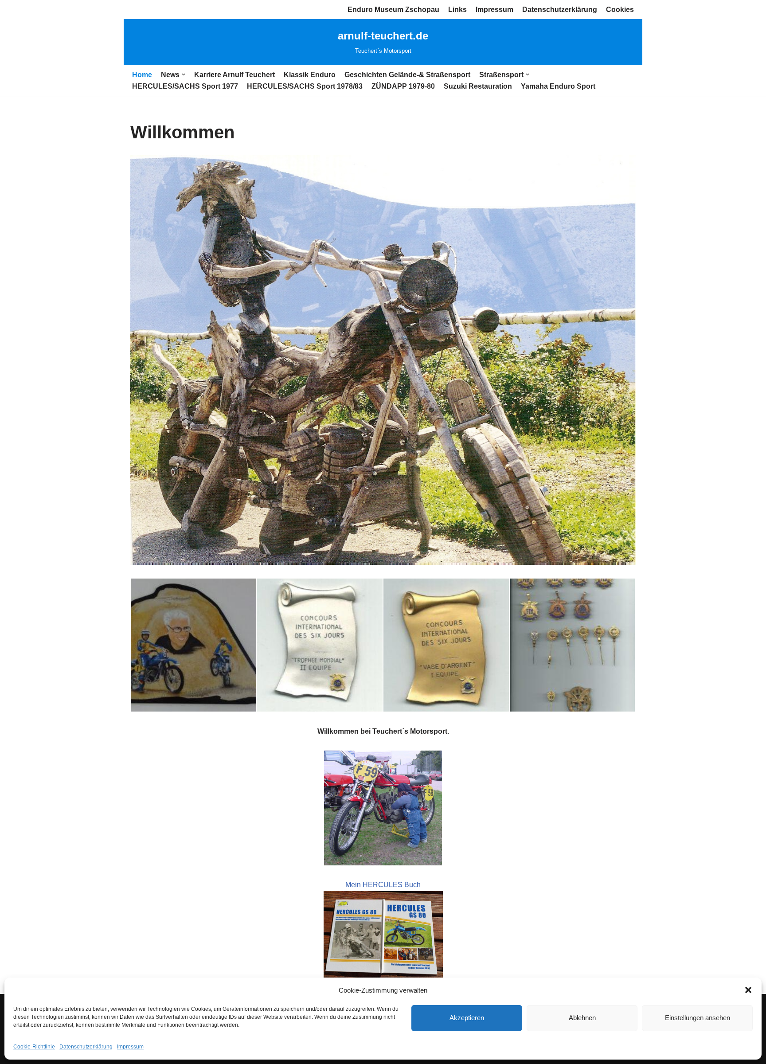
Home (142, 74)
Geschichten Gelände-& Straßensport (407, 74)
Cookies (620, 9)
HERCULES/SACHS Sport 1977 (185, 86)
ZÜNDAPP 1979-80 (403, 86)
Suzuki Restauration (478, 86)
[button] (748, 990)
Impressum (130, 1047)
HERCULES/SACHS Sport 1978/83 (305, 86)
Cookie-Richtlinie (34, 1047)
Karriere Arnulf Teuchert (234, 74)
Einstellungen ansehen (697, 1017)
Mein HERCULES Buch (383, 884)
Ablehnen (582, 1017)
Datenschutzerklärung (86, 1047)
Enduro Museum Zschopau (393, 9)
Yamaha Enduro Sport (558, 86)
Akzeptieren (466, 1017)
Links (457, 9)
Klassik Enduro (310, 74)
